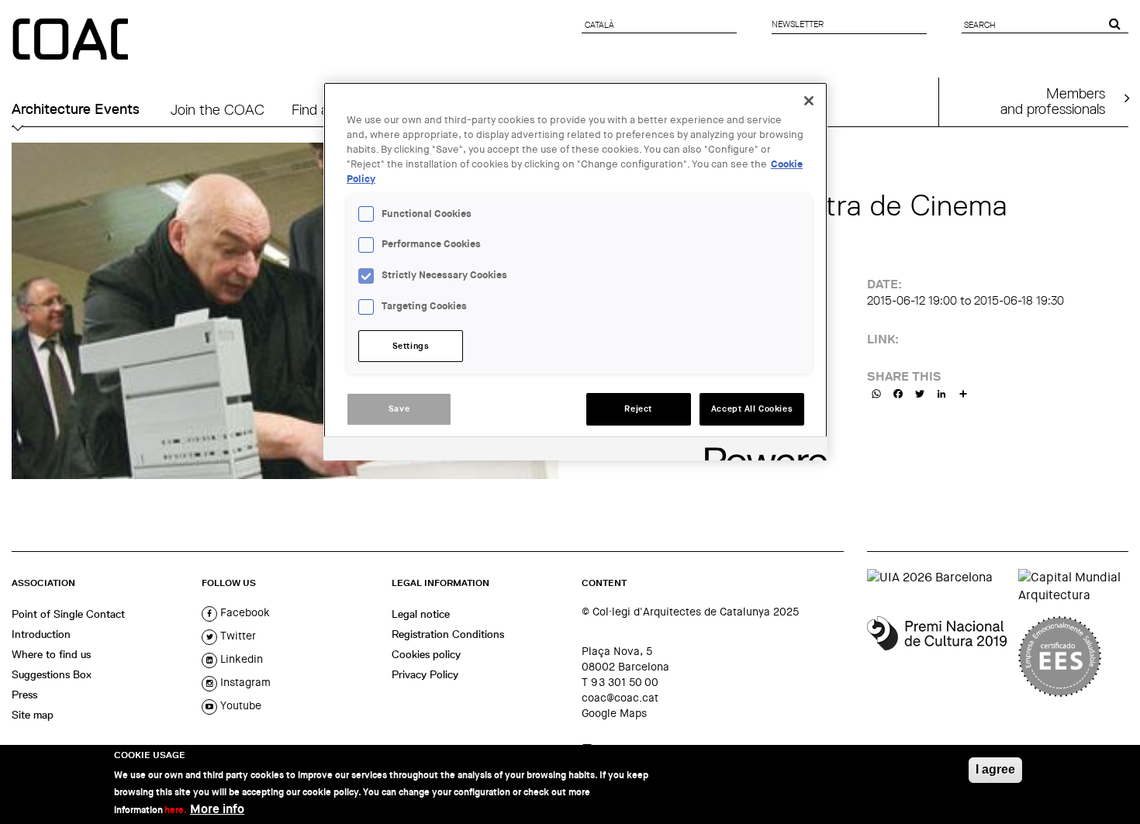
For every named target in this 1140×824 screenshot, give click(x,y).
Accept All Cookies (752, 409)
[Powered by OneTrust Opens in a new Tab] (761, 450)
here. (175, 810)
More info (217, 809)
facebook (243, 612)
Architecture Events (76, 109)
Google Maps (614, 713)
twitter (236, 636)
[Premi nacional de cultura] (937, 656)
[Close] (809, 101)
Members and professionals (1052, 100)
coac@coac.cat (620, 698)
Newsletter (798, 24)
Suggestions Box (52, 674)
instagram (244, 682)
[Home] (72, 40)
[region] (575, 271)
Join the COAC (217, 109)
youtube (239, 705)
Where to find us (51, 654)
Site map (33, 715)
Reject (637, 409)
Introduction (41, 634)
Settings (411, 346)
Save (399, 409)
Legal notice (421, 614)
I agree (995, 769)
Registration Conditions (448, 634)
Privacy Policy (425, 674)
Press (24, 695)
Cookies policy (426, 654)
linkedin (240, 659)
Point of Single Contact (68, 614)
